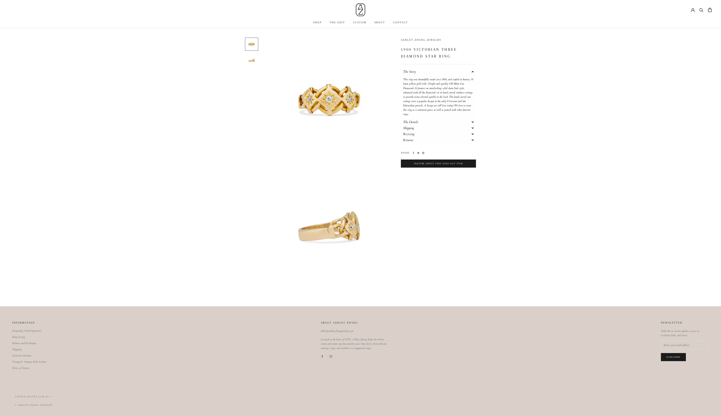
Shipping (17, 349)
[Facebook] (413, 153)
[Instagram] (331, 356)
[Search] (701, 10)
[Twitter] (418, 153)
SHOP (317, 22)
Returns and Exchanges (24, 343)
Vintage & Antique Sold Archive (29, 362)
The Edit (337, 22)
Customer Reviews (22, 355)
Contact (400, 22)
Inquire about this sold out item (438, 163)
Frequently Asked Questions (26, 331)
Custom (359, 22)
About (379, 22)
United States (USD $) (32, 396)
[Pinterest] (423, 153)
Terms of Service (20, 368)
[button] (438, 72)
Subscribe (673, 357)
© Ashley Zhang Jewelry (34, 405)
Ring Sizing (18, 337)
